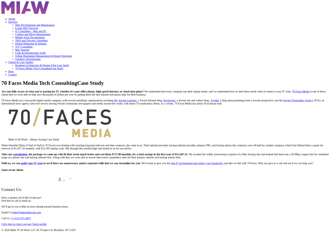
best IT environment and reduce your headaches (197, 163)
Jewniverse (169, 100)
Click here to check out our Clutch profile (24, 224)
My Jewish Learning (125, 100)
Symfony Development (28, 59)
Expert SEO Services (26, 28)
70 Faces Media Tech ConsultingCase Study (39, 68)
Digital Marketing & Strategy (31, 43)
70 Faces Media (300, 91)
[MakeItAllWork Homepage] (25, 13)
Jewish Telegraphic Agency (298, 100)
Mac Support (22, 49)
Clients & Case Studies (20, 62)
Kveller (215, 100)
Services (12, 21)
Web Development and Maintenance (35, 25)
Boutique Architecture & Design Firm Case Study (42, 65)
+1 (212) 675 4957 (20, 218)
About (11, 18)
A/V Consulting (24, 46)
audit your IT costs (32, 163)
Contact (12, 74)
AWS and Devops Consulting (31, 40)
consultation (20, 154)
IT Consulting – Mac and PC (31, 31)
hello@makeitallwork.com (26, 212)
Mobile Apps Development (30, 37)
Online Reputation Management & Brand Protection (43, 56)
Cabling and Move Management (32, 34)
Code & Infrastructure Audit (30, 52)
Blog (11, 71)
